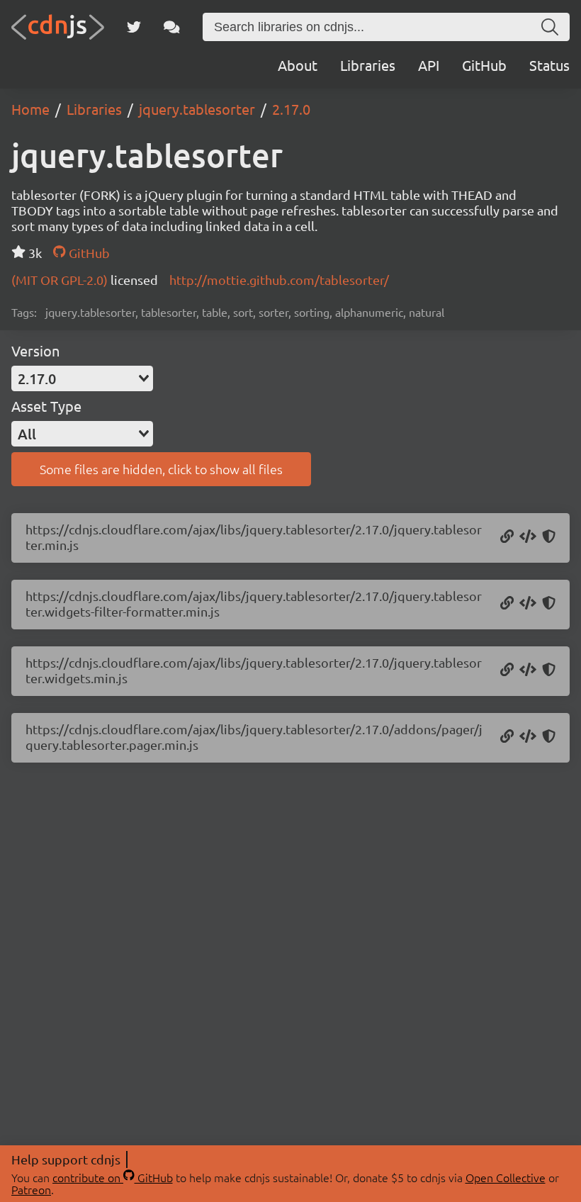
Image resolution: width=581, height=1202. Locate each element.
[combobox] (82, 378)
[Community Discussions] (172, 27)
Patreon (31, 1189)
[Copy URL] (507, 537)
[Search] (549, 26)
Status (549, 65)
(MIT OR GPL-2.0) (61, 279)
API (428, 65)
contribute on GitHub (112, 1177)
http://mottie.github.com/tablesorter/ (279, 279)
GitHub (484, 65)
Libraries (367, 65)
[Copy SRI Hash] (548, 537)
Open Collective (506, 1177)
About (297, 65)
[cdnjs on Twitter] (134, 27)
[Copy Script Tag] (527, 537)
